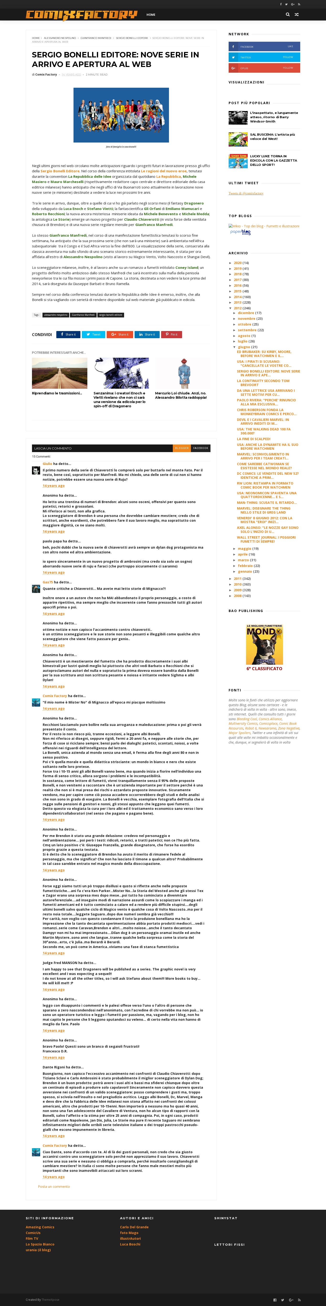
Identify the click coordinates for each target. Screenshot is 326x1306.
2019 (238, 268)
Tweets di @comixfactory (246, 193)
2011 (238, 578)
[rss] (299, 4)
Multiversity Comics (243, 723)
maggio (245, 548)
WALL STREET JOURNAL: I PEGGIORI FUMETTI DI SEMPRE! (266, 539)
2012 (238, 308)
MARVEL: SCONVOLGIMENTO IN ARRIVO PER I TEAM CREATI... (263, 456)
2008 (238, 595)
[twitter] (286, 4)
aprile (243, 554)
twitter (267, 57)
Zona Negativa (289, 728)
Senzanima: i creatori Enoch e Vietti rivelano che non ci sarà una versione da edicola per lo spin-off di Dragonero (120, 399)
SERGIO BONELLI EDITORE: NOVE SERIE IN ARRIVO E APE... (268, 373)
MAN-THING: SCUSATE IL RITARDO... (267, 502)
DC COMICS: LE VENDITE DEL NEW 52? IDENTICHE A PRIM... (268, 475)
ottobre (245, 324)
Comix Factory (55, 696)
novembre (247, 318)
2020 (238, 262)
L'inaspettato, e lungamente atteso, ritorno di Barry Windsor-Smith (274, 117)
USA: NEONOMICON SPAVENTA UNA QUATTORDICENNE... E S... (267, 495)
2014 (238, 297)
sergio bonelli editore (132, 38)
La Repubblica (168, 176)
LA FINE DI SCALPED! (253, 439)
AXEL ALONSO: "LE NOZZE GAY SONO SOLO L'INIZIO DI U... (268, 529)
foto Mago (129, 1232)
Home (36, 38)
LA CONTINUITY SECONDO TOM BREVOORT (263, 382)
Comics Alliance (270, 719)
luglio (243, 341)
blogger (182, 448)
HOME (151, 15)
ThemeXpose (50, 1300)
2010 (238, 584)
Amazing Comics (40, 1227)
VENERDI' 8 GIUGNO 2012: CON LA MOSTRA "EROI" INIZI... (264, 520)
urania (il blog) (38, 1250)
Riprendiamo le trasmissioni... (57, 393)
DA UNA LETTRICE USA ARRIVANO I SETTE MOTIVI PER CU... (266, 392)
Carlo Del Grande (134, 1227)
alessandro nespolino (60, 38)
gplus (267, 68)
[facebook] (281, 4)
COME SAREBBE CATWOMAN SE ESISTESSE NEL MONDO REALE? (264, 466)
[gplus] (292, 4)
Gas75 (48, 582)
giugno (244, 347)
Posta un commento (54, 1186)
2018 (238, 274)
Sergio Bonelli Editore (60, 170)
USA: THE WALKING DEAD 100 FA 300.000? (264, 431)
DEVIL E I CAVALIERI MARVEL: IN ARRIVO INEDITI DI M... (263, 421)
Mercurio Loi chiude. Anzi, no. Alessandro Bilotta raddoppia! (180, 395)
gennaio (245, 571)
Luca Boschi (130, 1244)
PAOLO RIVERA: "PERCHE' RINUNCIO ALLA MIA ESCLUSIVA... (266, 402)
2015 (238, 291)
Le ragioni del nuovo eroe (164, 170)
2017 (238, 279)
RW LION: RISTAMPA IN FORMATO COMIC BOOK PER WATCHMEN (265, 485)
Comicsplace (268, 723)
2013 (238, 302)
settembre (248, 330)
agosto (244, 335)
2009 (238, 590)
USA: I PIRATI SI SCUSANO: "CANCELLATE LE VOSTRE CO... (264, 363)
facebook (200, 448)
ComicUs (33, 1232)
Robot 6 (251, 728)
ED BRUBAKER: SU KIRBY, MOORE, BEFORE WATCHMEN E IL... (264, 353)
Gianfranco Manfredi (96, 38)
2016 (238, 285)
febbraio (246, 565)
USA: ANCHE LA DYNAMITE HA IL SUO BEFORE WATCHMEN (267, 446)
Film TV (32, 1238)
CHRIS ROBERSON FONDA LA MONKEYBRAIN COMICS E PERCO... (267, 412)
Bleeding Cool (247, 719)
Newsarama (267, 728)
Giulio (47, 463)
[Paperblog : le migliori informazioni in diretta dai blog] (240, 235)
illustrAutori (130, 1238)
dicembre (246, 313)
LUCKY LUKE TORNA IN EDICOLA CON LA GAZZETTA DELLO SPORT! (273, 160)
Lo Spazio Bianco (40, 1244)
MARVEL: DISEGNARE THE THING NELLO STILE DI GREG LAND (263, 510)
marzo (244, 560)
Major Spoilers (240, 732)
